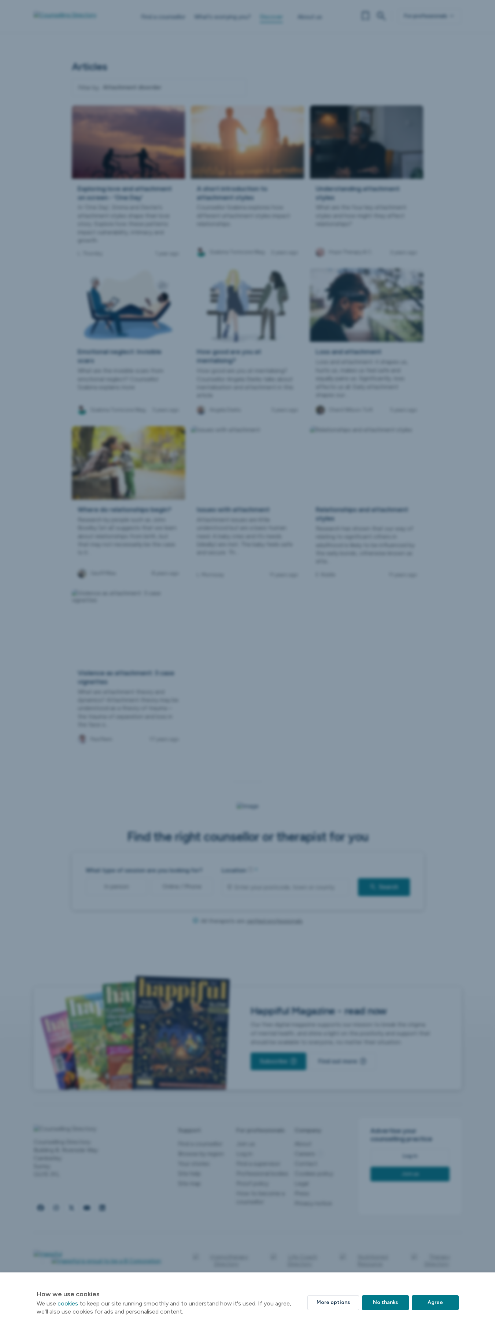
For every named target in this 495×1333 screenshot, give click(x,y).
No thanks (385, 1302)
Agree (435, 1302)
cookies (68, 1303)
